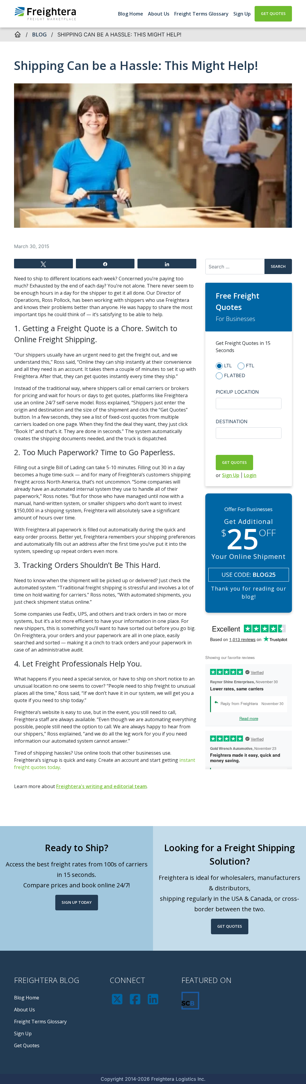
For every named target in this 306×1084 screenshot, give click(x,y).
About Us (158, 13)
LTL (228, 366)
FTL (250, 366)
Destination (231, 421)
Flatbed (234, 375)
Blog (39, 34)
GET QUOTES (234, 462)
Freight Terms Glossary (201, 13)
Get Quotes (273, 13)
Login (250, 475)
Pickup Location (237, 392)
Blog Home (130, 13)
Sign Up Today (77, 902)
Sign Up (242, 13)
